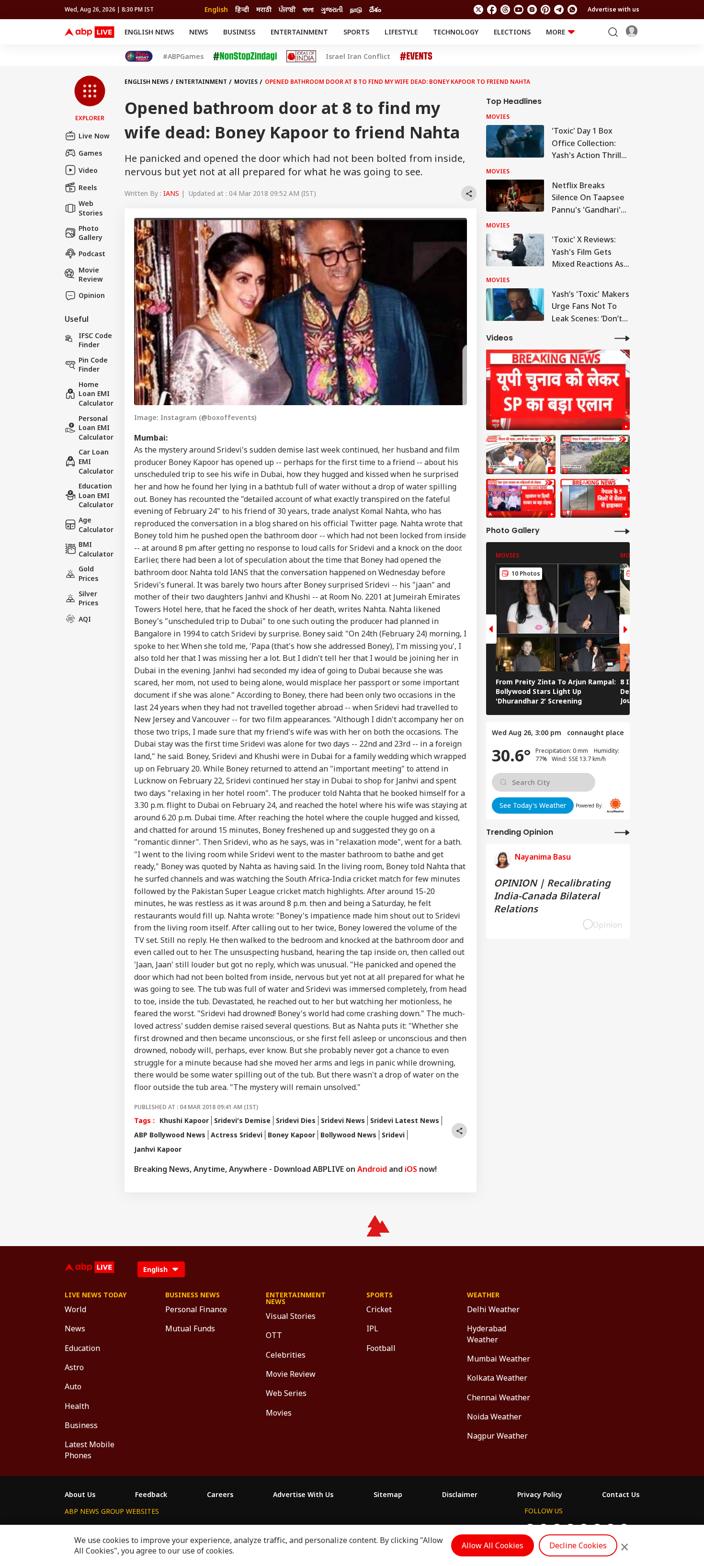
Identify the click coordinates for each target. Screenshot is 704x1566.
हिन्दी (242, 9)
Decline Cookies (578, 1545)
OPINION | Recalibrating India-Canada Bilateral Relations (552, 895)
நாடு (356, 9)
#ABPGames (183, 56)
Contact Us (620, 1494)
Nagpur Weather (497, 1435)
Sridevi (393, 1134)
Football (381, 1348)
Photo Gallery (90, 232)
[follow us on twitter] (478, 9)
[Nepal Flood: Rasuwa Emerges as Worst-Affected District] (595, 454)
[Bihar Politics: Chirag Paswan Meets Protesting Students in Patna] (521, 454)
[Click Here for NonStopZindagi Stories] (245, 56)
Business (239, 31)
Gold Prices (88, 573)
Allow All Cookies (492, 1545)
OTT (274, 1335)
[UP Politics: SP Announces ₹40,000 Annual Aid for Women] (558, 389)
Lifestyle (401, 31)
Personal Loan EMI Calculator (96, 427)
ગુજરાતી (332, 9)
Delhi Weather (493, 1309)
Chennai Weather (498, 1397)
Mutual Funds (190, 1328)
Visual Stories (291, 1316)
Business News (192, 1295)
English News (149, 31)
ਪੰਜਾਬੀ (287, 9)
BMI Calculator (96, 549)
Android (372, 1169)
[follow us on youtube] (518, 9)
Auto (73, 1386)
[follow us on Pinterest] (545, 9)
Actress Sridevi (236, 1134)
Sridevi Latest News (404, 1120)
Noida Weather (494, 1416)
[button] (89, 99)
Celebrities (286, 1355)
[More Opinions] (622, 832)
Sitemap (388, 1494)
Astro (74, 1367)
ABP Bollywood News (169, 1134)
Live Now (94, 135)
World (75, 1309)
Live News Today (95, 1295)
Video (88, 169)
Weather (483, 1295)
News (198, 31)
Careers (220, 1494)
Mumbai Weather (498, 1358)
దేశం (375, 9)
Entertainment (299, 31)
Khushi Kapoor (184, 1120)
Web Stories (90, 208)
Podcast (92, 253)
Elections (512, 31)
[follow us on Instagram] (532, 9)
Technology (455, 31)
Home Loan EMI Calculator (96, 394)
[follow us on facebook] (492, 9)
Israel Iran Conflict (358, 56)
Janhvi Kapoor (158, 1149)
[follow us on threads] (505, 9)
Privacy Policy (539, 1494)
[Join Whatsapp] (572, 9)
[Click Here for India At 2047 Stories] (139, 56)
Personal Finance (196, 1309)
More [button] (555, 31)
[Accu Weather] (615, 805)
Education (82, 1348)
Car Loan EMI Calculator (96, 461)
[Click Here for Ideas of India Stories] (301, 56)
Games (90, 152)
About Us (80, 1494)
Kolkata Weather (497, 1378)
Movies (246, 82)
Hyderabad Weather (486, 1333)
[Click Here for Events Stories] (416, 56)
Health (77, 1406)
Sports (356, 31)
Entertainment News (296, 1298)
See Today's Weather (533, 804)
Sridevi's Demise (242, 1120)
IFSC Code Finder (95, 339)
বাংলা (308, 9)
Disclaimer (459, 1494)
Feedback (151, 1494)
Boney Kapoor (291, 1134)
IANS (171, 193)
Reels (88, 187)
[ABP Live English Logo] (89, 32)
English (216, 9)
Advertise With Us (303, 1494)
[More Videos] (622, 337)
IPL (372, 1328)
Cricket (379, 1309)
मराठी (264, 9)
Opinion (92, 295)
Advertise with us (613, 9)
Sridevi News (343, 1120)
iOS (411, 1169)
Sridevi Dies (296, 1120)
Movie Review (91, 274)
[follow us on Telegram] (559, 9)
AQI (85, 619)
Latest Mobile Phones (89, 1449)
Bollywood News (348, 1134)
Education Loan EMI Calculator (96, 495)
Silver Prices (88, 598)
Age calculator (96, 524)
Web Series (286, 1393)
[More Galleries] (622, 530)
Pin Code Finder (93, 364)
